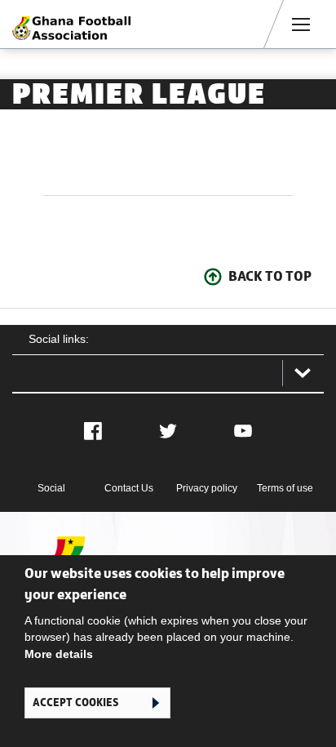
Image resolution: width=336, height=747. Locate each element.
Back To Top (270, 276)
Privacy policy (206, 488)
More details (58, 653)
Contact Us (128, 488)
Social (51, 488)
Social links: (59, 338)
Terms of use (285, 488)
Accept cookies (75, 702)
